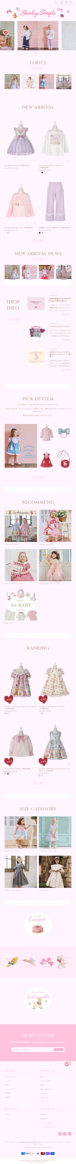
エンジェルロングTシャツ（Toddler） (19, 228)
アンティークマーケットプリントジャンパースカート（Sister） (55, 770)
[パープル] (42, 233)
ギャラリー (8, 1081)
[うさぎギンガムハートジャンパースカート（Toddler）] (46, 459)
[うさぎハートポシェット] (63, 459)
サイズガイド (44, 1093)
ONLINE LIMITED (46, 544)
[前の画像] (6, 138)
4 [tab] (38, 52)
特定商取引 (43, 1119)
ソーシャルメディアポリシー (49, 1127)
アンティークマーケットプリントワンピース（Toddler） (20, 707)
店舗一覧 (7, 1085)
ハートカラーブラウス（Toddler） (18, 769)
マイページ (43, 1101)
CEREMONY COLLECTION (49, 584)
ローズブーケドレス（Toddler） (17, 165)
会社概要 (7, 1093)
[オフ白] (39, 172)
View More (37, 68)
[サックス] (8, 713)
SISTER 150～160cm (13, 890)
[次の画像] (34, 138)
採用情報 (7, 1097)
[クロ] (42, 172)
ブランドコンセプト (11, 1077)
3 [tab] (37, 52)
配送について (44, 1085)
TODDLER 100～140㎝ (48, 851)
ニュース (7, 1119)
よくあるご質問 (45, 1081)
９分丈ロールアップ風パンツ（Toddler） (55, 228)
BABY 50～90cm (12, 851)
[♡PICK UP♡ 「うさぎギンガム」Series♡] (46, 81)
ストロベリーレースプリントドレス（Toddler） (51, 707)
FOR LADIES (44, 890)
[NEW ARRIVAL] (38, 35)
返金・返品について (46, 1089)
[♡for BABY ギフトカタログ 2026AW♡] (29, 81)
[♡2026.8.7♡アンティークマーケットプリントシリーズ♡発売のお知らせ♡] (63, 272)
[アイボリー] (5, 233)
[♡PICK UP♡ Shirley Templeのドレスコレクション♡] (12, 81)
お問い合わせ (44, 1097)
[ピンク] (8, 233)
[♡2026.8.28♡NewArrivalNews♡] (12, 272)
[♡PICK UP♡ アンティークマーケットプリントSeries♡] (63, 81)
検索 (41, 1077)
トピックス (8, 1114)
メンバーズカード (10, 1089)
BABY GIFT (9, 623)
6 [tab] (41, 52)
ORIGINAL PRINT (12, 544)
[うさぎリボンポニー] (63, 432)
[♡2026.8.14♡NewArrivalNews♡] (46, 272)
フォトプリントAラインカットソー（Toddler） (51, 166)
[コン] (8, 773)
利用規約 (43, 1114)
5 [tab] (40, 52)
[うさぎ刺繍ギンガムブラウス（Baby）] (46, 432)
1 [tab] (34, 52)
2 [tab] (35, 52)
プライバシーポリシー (47, 1123)
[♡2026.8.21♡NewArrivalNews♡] (29, 272)
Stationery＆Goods (14, 584)
